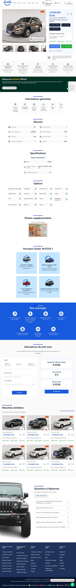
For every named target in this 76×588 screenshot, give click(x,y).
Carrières (47, 563)
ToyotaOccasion (7, 571)
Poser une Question (41, 495)
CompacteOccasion (22, 555)
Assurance (34, 566)
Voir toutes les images (38, 39)
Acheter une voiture (36, 552)
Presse (33, 571)
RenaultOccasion (7, 566)
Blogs (32, 560)
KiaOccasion (5, 557)
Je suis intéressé (54, 46)
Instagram (62, 554)
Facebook (62, 552)
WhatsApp (67, 46)
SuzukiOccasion (6, 568)
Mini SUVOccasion (22, 558)
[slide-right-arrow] (23, 423)
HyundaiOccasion (7, 554)
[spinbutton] (18, 384)
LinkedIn (61, 566)
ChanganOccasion (7, 552)
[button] (31, 383)
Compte (33, 568)
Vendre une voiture (36, 557)
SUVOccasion (20, 567)
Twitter (61, 560)
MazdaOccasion (7, 560)
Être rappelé (56, 391)
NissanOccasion (6, 563)
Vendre (19, 3)
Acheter (15, 3)
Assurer (29, 3)
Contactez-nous (49, 552)
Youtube (61, 563)
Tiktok (61, 557)
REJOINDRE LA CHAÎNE (10, 87)
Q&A (46, 557)
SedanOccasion (21, 569)
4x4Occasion (20, 553)
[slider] (4, 369)
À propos (47, 554)
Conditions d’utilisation (51, 566)
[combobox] (19, 376)
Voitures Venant (35, 554)
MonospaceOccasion (23, 561)
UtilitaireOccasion (21, 572)
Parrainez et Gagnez (50, 560)
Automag (62, 568)
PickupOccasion (21, 564)
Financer (24, 3)
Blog (33, 3)
